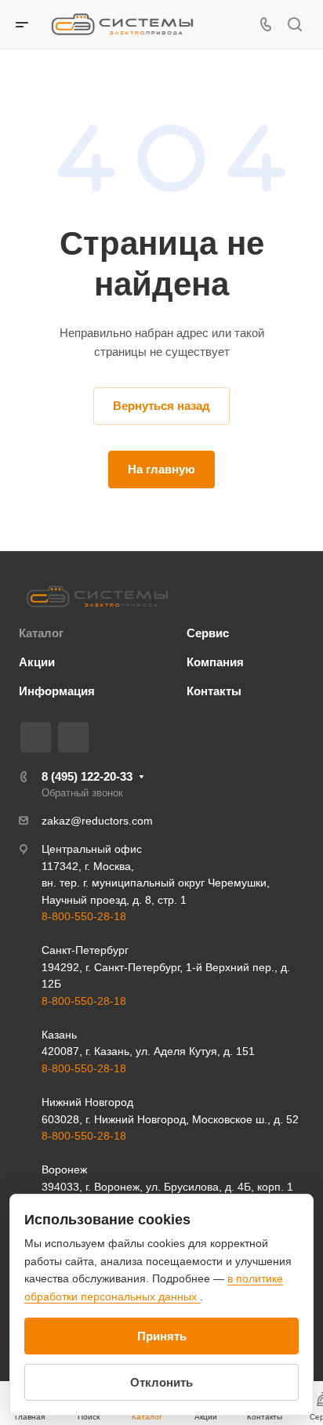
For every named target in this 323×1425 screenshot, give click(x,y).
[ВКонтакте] (35, 737)
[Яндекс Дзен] (73, 737)
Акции (37, 662)
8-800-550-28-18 (84, 916)
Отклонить (161, 1382)
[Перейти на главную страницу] (97, 596)
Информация (57, 691)
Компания (215, 662)
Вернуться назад (161, 405)
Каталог (41, 633)
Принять (162, 1336)
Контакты (214, 691)
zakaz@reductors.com (97, 820)
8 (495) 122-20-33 (87, 776)
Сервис (208, 633)
